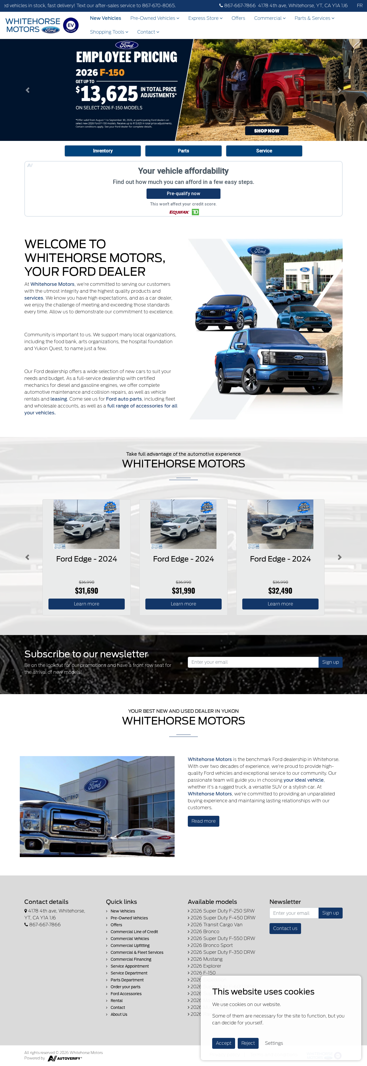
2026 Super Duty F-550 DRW (222, 938)
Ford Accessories (126, 994)
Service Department (128, 973)
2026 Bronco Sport (211, 945)
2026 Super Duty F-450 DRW (222, 918)
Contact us (285, 928)
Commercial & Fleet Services (136, 952)
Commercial (268, 18)
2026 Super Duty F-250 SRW (222, 911)
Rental (116, 1001)
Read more (204, 821)
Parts (183, 151)
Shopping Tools (107, 32)
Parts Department (127, 980)
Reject (248, 1043)
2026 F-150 (203, 973)
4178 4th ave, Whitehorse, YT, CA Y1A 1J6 (303, 5)
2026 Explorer (205, 966)
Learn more (86, 604)
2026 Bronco (204, 931)
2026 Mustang (206, 959)
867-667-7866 (239, 5)
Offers (238, 18)
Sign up (330, 662)
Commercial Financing (130, 959)
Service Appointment (129, 966)
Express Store (204, 18)
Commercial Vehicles (129, 939)
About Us (118, 1014)
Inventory (103, 151)
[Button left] (27, 557)
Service (264, 151)
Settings (274, 1043)
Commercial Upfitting (130, 945)
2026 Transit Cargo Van (216, 924)
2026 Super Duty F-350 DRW (222, 952)
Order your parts (125, 987)
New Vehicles (105, 18)
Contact (146, 32)
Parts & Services (313, 18)
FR (360, 5)
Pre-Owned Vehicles (153, 18)
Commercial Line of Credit (134, 932)
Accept (223, 1043)
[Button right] (340, 557)
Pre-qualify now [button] (183, 193)
